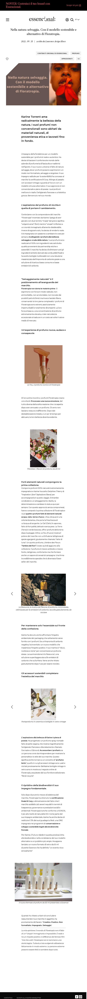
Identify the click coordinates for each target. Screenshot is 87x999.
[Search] (72, 19)
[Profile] (67, 19)
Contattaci (8, 998)
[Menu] (7, 19)
